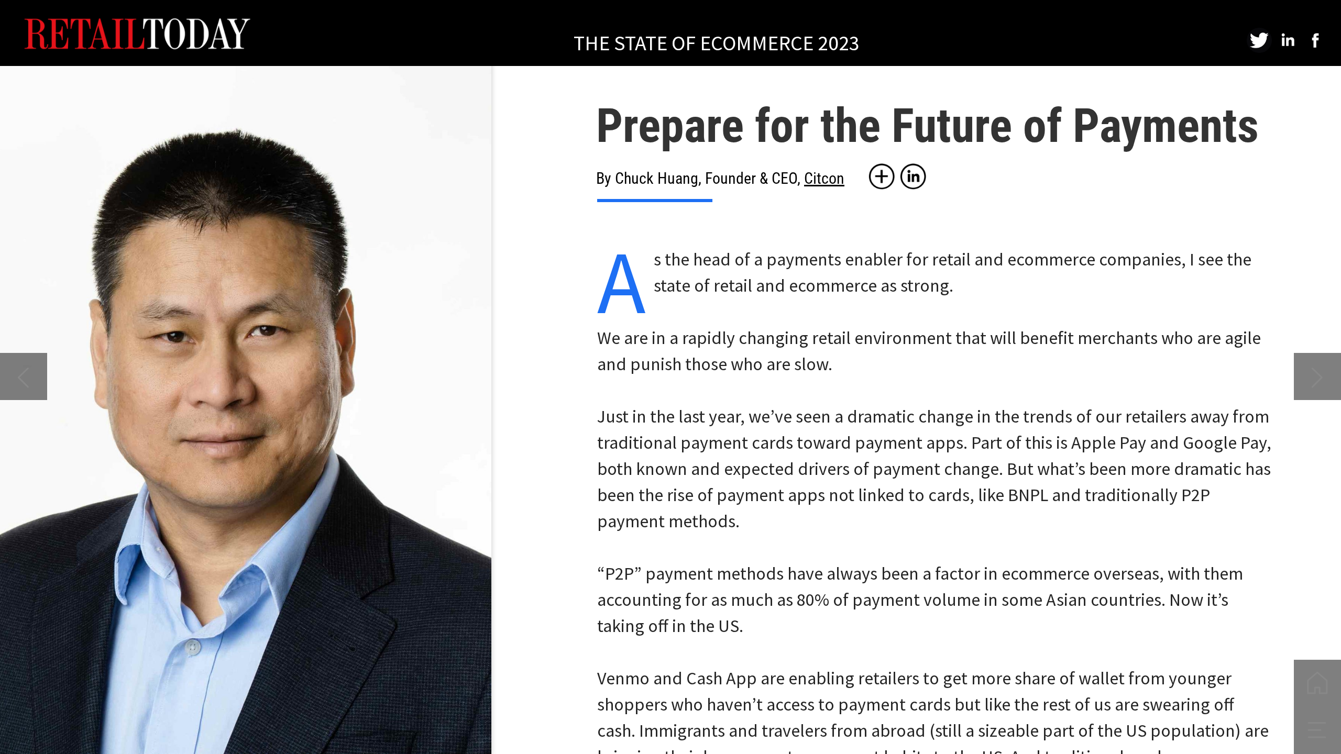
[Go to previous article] (23, 376)
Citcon (824, 178)
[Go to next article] (1317, 376)
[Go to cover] (1317, 683)
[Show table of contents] (1317, 730)
